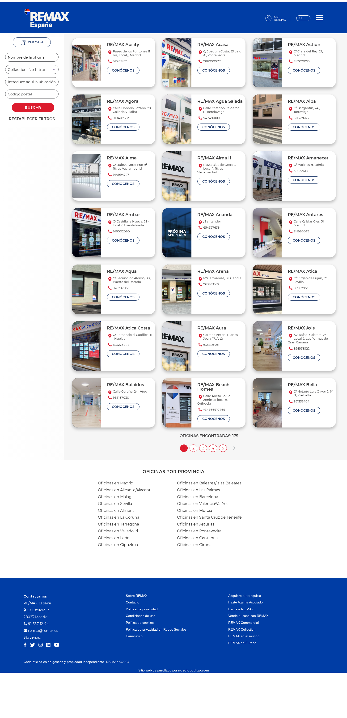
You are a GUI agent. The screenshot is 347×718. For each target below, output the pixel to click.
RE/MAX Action (304, 44)
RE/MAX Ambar (123, 214)
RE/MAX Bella (302, 384)
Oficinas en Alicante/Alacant (124, 490)
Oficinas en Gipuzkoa (118, 545)
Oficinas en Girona (194, 545)
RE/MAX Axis (301, 327)
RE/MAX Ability (123, 44)
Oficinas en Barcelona (197, 497)
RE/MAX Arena (213, 271)
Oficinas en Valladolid (118, 531)
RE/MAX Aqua (122, 271)
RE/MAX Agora (123, 101)
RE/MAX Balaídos (125, 384)
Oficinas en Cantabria (197, 538)
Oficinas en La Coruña (118, 517)
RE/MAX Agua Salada (220, 101)
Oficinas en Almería (116, 510)
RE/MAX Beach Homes (213, 387)
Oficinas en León (114, 538)
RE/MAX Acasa (213, 44)
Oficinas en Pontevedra (199, 531)
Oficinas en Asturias (195, 524)
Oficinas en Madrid (115, 483)
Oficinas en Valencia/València (204, 503)
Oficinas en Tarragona (118, 524)
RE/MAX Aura (211, 327)
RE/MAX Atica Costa (128, 327)
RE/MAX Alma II (214, 157)
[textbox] (32, 57)
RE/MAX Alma (122, 157)
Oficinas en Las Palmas (198, 490)
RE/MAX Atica (302, 271)
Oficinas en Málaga (116, 497)
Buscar (33, 107)
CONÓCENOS (123, 70)
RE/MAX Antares (305, 214)
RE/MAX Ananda (215, 214)
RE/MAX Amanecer (308, 157)
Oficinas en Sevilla (115, 503)
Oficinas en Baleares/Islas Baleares (209, 483)
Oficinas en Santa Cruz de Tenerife (209, 517)
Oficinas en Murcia (194, 510)
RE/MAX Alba (302, 101)
